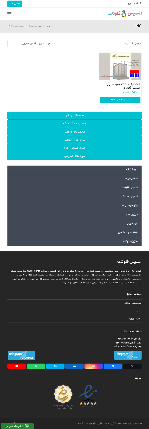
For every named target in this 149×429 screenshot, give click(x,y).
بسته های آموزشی (74, 140)
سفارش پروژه (135, 319)
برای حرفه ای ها (130, 205)
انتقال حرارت (131, 179)
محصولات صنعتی (74, 132)
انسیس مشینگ (129, 197)
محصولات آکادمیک (74, 123)
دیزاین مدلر (132, 214)
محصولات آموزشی (133, 303)
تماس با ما (15, 4)
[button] (9, 13)
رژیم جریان (132, 223)
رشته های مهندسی (128, 232)
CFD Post (132, 170)
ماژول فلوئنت (130, 241)
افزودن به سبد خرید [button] (120, 100)
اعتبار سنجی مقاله (74, 148)
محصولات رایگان (74, 115)
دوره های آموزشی (74, 156)
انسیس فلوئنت (45, 26)
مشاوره (138, 311)
